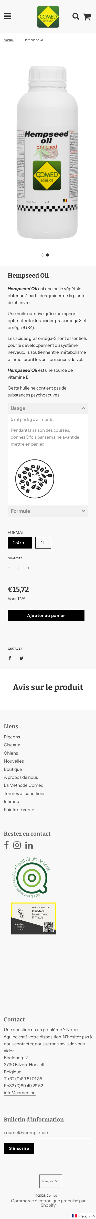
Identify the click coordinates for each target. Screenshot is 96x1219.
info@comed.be (20, 1092)
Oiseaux (12, 744)
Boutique (13, 769)
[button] (42, 255)
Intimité (11, 801)
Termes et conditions (24, 793)
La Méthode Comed (24, 785)
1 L (43, 542)
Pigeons (12, 736)
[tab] (48, 408)
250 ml (20, 542)
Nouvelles (14, 761)
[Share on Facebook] (11, 658)
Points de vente (19, 809)
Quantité (15, 558)
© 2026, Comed (46, 1195)
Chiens (11, 753)
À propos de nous (21, 777)
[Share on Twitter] (21, 658)
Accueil (9, 40)
